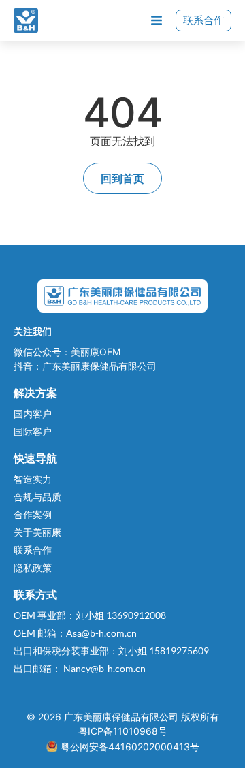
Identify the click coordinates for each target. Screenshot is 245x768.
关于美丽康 (37, 532)
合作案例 (33, 514)
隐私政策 (33, 567)
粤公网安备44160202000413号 (130, 746)
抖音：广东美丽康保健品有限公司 (85, 366)
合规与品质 (37, 496)
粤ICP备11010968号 (122, 731)
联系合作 (203, 20)
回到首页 (122, 178)
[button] (156, 21)
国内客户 (33, 413)
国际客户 (33, 431)
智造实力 (33, 479)
